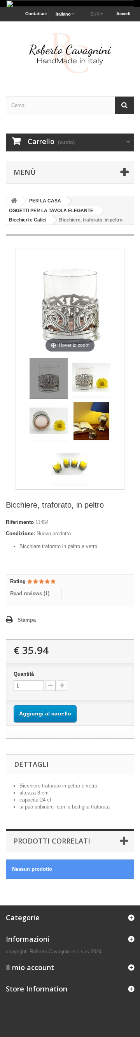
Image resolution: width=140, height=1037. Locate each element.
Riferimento (20, 522)
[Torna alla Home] (14, 201)
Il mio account (30, 967)
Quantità (24, 674)
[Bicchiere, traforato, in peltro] (49, 378)
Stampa (27, 620)
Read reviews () (29, 593)
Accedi (123, 13)
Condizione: (20, 533)
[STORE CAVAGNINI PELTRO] (70, 52)
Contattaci (36, 13)
